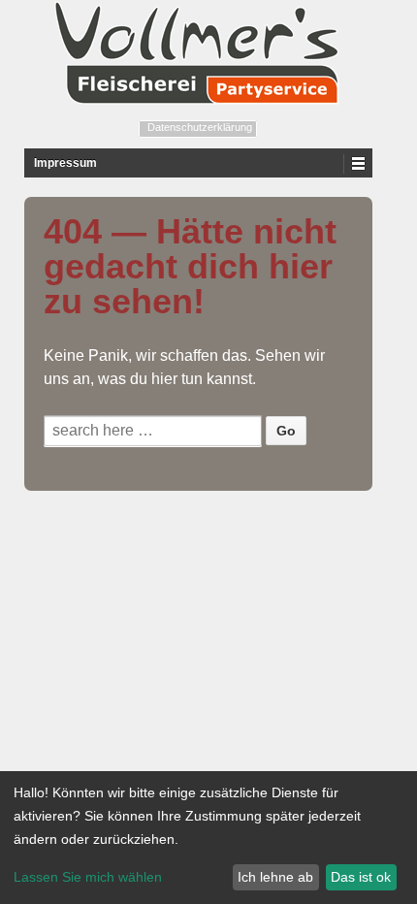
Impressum (65, 163)
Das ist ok (361, 877)
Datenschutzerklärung (199, 127)
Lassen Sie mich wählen (88, 877)
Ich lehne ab (275, 877)
